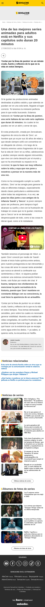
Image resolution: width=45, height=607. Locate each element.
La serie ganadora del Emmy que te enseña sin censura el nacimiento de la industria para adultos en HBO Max (34, 429)
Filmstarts (18, 576)
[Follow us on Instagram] (26, 563)
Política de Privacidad (24, 589)
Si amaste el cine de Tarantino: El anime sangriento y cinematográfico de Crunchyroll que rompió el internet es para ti (33, 456)
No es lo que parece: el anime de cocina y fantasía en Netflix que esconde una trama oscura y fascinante (34, 415)
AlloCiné (5, 576)
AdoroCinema (7, 579)
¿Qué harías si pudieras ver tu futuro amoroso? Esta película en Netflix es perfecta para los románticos (22, 379)
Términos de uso (9, 589)
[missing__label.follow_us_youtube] (7, 563)
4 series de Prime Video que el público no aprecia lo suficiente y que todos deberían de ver (33, 521)
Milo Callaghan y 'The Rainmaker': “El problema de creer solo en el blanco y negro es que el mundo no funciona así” (33, 402)
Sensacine (21, 579)
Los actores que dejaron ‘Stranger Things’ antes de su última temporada (33, 507)
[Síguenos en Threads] (38, 563)
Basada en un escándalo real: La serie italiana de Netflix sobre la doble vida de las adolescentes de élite (33, 468)
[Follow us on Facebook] (13, 563)
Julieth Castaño (15, 340)
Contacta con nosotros (33, 587)
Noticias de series (27, 22)
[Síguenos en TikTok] (32, 563)
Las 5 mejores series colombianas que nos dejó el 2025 (33, 494)
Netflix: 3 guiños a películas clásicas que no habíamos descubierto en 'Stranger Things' (33, 535)
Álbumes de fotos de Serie (22, 548)
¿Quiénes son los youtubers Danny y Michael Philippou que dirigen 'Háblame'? (19, 373)
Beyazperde (33, 576)
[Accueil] (22, 3)
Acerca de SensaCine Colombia (14, 587)
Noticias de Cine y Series (14, 22)
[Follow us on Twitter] (19, 563)
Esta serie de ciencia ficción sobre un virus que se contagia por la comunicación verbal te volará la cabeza (21, 367)
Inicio (3, 22)
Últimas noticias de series (22, 481)
